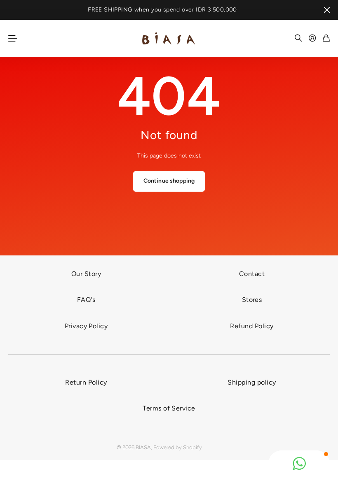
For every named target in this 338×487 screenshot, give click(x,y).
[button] (299, 463)
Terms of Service (169, 408)
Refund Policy (251, 326)
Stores (252, 300)
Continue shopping (169, 180)
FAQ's (86, 300)
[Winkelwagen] (326, 38)
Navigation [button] (12, 38)
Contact (252, 274)
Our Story (86, 274)
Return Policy (86, 382)
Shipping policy (252, 382)
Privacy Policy (86, 326)
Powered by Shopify (177, 447)
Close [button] (327, 10)
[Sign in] (312, 38)
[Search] (298, 38)
